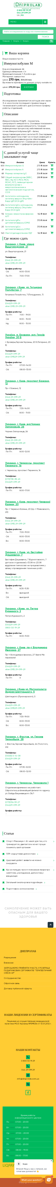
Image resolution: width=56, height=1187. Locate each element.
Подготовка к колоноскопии (20, 889)
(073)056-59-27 (12, 802)
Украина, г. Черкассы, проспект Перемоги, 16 (25, 464)
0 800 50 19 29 (24, 10)
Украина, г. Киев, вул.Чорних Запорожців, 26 (22, 425)
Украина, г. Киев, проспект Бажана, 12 (27, 382)
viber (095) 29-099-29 (15, 263)
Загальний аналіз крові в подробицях (24, 883)
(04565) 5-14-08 (12, 756)
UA (18, 15)
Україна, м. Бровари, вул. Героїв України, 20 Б (25, 336)
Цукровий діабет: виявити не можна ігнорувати (23, 862)
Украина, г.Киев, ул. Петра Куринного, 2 (21, 610)
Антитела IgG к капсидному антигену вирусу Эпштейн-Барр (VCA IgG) (19, 207)
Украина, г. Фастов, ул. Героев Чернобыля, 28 (24, 738)
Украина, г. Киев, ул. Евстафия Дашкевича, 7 (24, 553)
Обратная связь (11, 983)
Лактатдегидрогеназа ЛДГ (18, 233)
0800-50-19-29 (12, 628)
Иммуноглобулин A (14, 170)
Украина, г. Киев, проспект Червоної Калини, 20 (27, 503)
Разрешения (10, 958)
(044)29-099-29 (12, 303)
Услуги (16, 41)
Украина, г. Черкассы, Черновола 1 (26, 783)
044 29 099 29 (24, 13)
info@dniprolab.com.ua (28, 1079)
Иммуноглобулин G (14, 166)
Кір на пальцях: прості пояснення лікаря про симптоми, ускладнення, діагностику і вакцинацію (28, 873)
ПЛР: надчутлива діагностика (20, 854)
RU (22, 15)
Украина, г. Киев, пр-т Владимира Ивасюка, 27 (26, 649)
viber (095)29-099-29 (15, 357)
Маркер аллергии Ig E (16, 174)
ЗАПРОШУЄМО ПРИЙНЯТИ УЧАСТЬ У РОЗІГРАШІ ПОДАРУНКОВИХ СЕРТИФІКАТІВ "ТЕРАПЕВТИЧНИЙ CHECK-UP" (27, 970)
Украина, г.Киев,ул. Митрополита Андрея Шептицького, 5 (25, 690)
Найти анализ (51, 41)
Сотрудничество (12, 978)
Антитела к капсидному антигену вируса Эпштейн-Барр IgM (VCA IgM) (19, 198)
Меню (13, 22)
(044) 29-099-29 (13, 260)
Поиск (45, 37)
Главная (6, 41)
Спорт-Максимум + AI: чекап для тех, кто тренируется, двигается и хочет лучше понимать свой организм (26, 844)
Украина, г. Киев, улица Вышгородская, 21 (19, 245)
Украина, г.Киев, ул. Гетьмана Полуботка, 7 (23, 288)
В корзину (29, 87)
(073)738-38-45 (12, 479)
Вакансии (8, 963)
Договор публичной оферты (18, 989)
